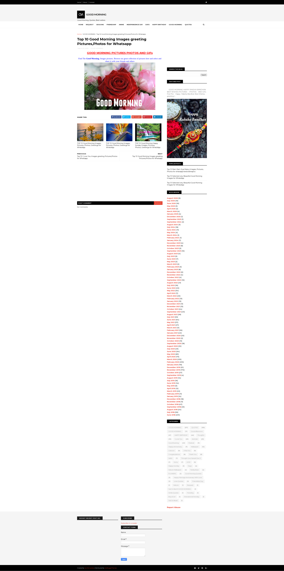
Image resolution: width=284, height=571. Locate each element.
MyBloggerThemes (111, 568)
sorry (176, 462)
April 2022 (171, 293)
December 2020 (174, 336)
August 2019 (172, 378)
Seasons (100, 24)
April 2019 (171, 388)
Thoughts (200, 435)
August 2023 (172, 254)
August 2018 (172, 410)
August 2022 (172, 283)
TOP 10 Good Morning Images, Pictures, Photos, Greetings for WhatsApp (89, 145)
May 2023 (171, 262)
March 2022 (172, 296)
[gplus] (206, 568)
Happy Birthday (159, 24)
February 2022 (173, 299)
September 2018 (174, 407)
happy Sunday (174, 466)
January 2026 (172, 214)
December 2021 (173, 304)
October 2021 (172, 309)
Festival (191, 443)
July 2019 (171, 381)
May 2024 (171, 233)
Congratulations (174, 454)
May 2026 (171, 206)
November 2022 (173, 275)
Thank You (193, 454)
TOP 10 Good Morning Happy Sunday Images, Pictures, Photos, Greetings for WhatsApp (147, 145)
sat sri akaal (173, 500)
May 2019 (171, 386)
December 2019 (173, 367)
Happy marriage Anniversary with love (188, 477)
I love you (178, 439)
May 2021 (171, 322)
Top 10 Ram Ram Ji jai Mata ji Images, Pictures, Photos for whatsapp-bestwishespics (185, 170)
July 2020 (171, 349)
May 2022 (171, 291)
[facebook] (195, 568)
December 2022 (173, 272)
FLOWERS (172, 473)
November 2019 (173, 370)
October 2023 (173, 248)
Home (79, 2)
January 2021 (172, 333)
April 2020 (171, 357)
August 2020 (172, 346)
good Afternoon (197, 431)
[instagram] (202, 568)
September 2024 (174, 222)
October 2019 (172, 373)
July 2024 (171, 227)
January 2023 (172, 270)
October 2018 (172, 404)
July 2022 (171, 285)
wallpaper (194, 447)
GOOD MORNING (89, 34)
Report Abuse (173, 507)
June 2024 (171, 230)
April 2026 (171, 209)
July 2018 (171, 412)
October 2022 (173, 277)
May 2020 (171, 354)
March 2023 (172, 264)
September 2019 (174, 375)
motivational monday (191, 497)
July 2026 (171, 201)
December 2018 (173, 399)
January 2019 (172, 396)
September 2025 (174, 219)
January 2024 (172, 240)
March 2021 (171, 328)
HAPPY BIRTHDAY (181, 435)
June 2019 (171, 383)
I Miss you (187, 450)
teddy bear (194, 470)
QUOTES (194, 427)
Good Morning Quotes (193, 473)
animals (195, 439)
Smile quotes (173, 493)
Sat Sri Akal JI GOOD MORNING (180, 489)
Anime (121, 24)
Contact (92, 2)
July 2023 (171, 256)
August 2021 (172, 314)
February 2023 (173, 267)
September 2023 (174, 251)
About (85, 2)
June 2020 (171, 351)
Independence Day (135, 24)
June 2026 (171, 203)
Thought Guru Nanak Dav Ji (191, 458)
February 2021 (173, 330)
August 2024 (172, 225)
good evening (174, 443)
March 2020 (172, 359)
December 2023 (173, 243)
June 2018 (171, 415)
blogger (158, 203)
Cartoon (172, 450)
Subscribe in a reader (129, 523)
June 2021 (171, 320)
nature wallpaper (175, 470)
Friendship (111, 24)
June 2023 (171, 259)
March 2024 (172, 235)
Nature (176, 485)
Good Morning (175, 24)
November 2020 (173, 338)
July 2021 (170, 317)
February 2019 (173, 394)
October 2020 (173, 341)
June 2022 (171, 288)
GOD (188, 462)
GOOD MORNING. (175, 431)
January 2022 (172, 301)
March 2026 (172, 211)
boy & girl (172, 497)
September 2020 (174, 343)
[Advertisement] (120, 182)
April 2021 (171, 325)
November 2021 (173, 306)
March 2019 (172, 391)
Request (90, 24)
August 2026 (172, 198)
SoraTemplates (89, 568)
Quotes (188, 24)
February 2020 (173, 362)
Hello (170, 458)
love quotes (178, 481)
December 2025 (173, 217)
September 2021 (174, 312)
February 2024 (173, 238)
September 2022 (174, 280)
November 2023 (173, 246)
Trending (190, 493)
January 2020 (172, 365)
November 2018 (173, 402)
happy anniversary (175, 447)
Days (147, 24)
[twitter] (206, 2)
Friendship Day (197, 481)
